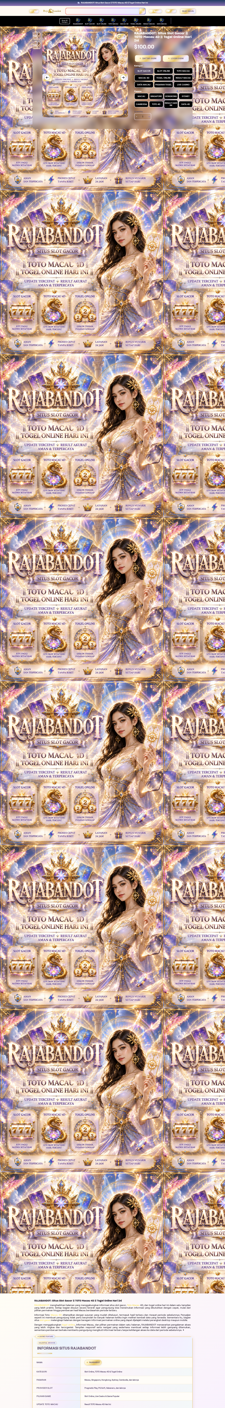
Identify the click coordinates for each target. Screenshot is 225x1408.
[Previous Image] (47, 77)
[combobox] (102, 11)
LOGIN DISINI (177, 58)
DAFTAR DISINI (149, 58)
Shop (36, 11)
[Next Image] (123, 77)
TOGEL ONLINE (135, 24)
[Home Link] (52, 11)
